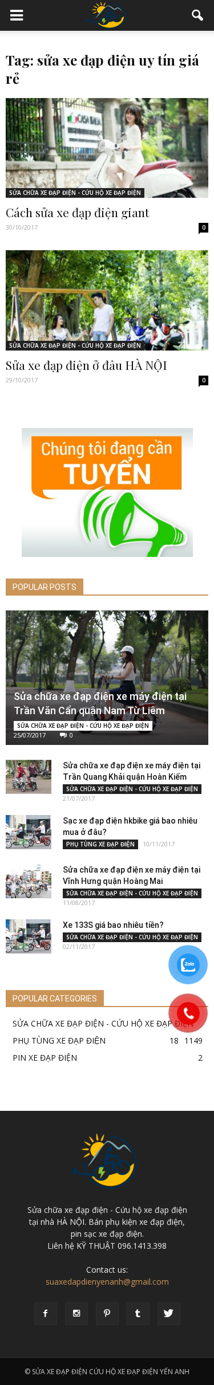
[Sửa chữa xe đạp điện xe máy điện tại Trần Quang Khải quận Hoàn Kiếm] (28, 777)
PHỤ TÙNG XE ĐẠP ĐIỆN (100, 844)
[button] (198, 15)
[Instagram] (76, 1313)
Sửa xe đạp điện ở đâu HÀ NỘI (86, 365)
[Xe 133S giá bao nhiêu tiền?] (28, 936)
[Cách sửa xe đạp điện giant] (107, 148)
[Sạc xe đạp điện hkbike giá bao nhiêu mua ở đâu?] (28, 832)
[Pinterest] (107, 1313)
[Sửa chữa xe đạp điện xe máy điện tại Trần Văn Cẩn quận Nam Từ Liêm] (107, 677)
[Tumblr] (138, 1313)
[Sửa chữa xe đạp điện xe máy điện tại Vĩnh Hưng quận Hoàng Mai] (28, 881)
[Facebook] (45, 1313)
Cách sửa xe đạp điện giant (77, 212)
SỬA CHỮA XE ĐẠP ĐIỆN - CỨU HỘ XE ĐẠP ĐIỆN (75, 193)
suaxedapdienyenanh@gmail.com (107, 1281)
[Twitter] (169, 1313)
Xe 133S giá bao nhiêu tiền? (113, 925)
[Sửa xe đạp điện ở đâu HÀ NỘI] (107, 300)
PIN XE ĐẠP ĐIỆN (45, 1057)
